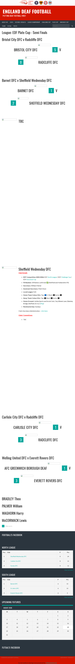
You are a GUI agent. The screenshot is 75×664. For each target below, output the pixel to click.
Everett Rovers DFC (17, 593)
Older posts (7, 526)
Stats (11, 22)
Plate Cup (55, 22)
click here (44, 311)
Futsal (9, 26)
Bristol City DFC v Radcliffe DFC (22, 39)
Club (8, 552)
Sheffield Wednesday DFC (35, 269)
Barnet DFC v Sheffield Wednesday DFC (27, 80)
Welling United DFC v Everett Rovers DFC (28, 457)
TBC (21, 121)
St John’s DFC (15, 588)
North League (52, 277)
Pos (4, 552)
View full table (68, 570)
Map (42, 303)
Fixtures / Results (20, 22)
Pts (68, 552)
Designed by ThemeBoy (67, 657)
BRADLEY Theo (11, 498)
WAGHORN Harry (13, 513)
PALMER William (12, 505)
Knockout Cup (64, 22)
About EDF (5, 22)
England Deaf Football (27, 11)
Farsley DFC (14, 566)
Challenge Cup (46, 22)
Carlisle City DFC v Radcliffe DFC (22, 416)
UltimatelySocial (51, 663)
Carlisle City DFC (16, 561)
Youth (15, 26)
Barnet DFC (14, 584)
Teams (3, 26)
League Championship (34, 22)
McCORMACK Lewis (14, 520)
